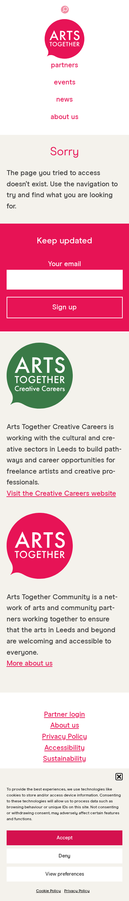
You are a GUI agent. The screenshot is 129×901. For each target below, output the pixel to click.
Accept (65, 837)
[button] (119, 776)
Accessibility (64, 748)
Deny (64, 856)
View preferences (64, 874)
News (64, 99)
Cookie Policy (48, 891)
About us (64, 117)
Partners (64, 65)
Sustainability (64, 759)
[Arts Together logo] (65, 39)
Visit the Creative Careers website (61, 493)
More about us (30, 663)
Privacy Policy (77, 891)
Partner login (64, 714)
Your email (64, 264)
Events (64, 82)
